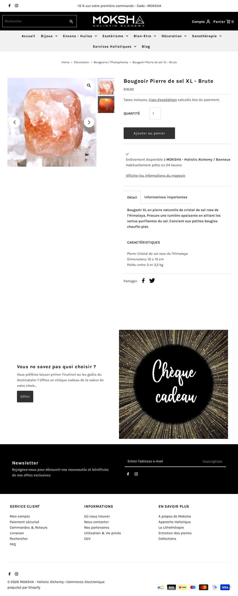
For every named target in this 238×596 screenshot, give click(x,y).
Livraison (17, 533)
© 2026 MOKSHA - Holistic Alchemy (36, 582)
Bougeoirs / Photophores (111, 62)
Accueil (28, 36)
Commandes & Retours (28, 527)
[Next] (89, 122)
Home (65, 62)
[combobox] (34, 21)
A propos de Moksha (175, 516)
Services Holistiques (112, 46)
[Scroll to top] (228, 586)
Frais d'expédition (163, 100)
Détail (132, 197)
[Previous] (15, 122)
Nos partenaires (96, 527)
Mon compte (20, 516)
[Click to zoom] (89, 85)
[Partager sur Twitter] (152, 281)
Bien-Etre (142, 36)
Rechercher (19, 538)
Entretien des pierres (175, 533)
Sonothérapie (204, 36)
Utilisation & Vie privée (102, 533)
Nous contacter (96, 522)
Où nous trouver (97, 516)
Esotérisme (112, 36)
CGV (87, 538)
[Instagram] (16, 6)
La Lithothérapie (171, 527)
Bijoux (47, 36)
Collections (167, 538)
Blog (146, 46)
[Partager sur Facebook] (143, 281)
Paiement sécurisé (24, 522)
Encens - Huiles (77, 36)
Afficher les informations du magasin (155, 175)
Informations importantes (165, 197)
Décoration (172, 36)
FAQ (13, 544)
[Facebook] (8, 6)
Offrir (25, 396)
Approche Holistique (175, 522)
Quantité (132, 113)
